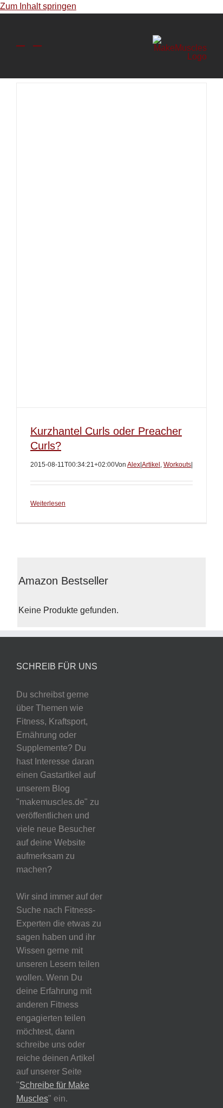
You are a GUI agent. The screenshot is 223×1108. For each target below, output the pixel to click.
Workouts (177, 464)
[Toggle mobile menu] (20, 40)
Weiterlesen (47, 503)
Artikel (151, 464)
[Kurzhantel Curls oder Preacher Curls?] (111, 245)
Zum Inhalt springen (38, 6)
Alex (133, 464)
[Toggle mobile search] (37, 40)
